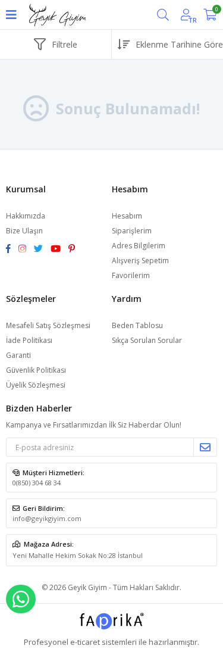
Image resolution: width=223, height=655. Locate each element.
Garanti (18, 355)
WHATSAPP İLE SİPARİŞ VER (21, 599)
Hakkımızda (25, 216)
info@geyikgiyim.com (46, 518)
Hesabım (127, 216)
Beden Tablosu (137, 325)
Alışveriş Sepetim (140, 260)
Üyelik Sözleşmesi (35, 385)
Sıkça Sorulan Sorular (147, 340)
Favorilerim (131, 275)
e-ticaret (85, 642)
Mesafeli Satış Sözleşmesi (48, 325)
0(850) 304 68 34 (36, 482)
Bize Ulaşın (24, 231)
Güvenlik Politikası (36, 370)
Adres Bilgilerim (138, 246)
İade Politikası (29, 340)
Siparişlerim (132, 231)
